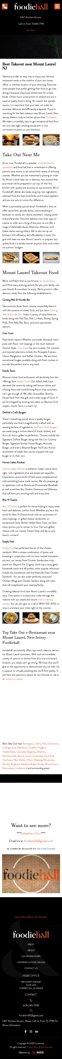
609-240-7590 (31, 1005)
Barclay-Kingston (11, 764)
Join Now (30, 30)
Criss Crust (22, 348)
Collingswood (9, 747)
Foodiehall (51, 117)
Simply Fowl (8, 548)
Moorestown (51, 764)
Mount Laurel (24, 756)
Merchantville (9, 756)
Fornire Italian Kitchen (13, 469)
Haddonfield (8, 752)
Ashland (25, 764)
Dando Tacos (23, 381)
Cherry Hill (40, 743)
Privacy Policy (33, 1047)
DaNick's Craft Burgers (45, 427)
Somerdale (37, 756)
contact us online (13, 679)
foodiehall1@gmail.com (38, 841)
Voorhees (7, 760)
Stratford (49, 756)
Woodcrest (48, 760)
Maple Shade (37, 764)
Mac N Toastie (9, 506)
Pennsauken (8, 768)
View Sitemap (46, 1047)
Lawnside (21, 752)
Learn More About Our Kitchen (31, 917)
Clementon (52, 743)
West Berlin (19, 760)
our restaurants (46, 281)
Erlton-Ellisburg (34, 760)
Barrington (28, 743)
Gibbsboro (22, 747)
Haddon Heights (37, 747)
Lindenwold (21, 768)
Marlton (41, 752)
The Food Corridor (46, 848)
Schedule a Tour (31, 833)
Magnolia (31, 752)
